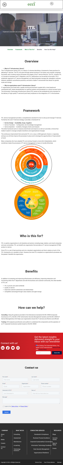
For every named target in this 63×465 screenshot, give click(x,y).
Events (54, 448)
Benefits (39, 49)
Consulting (17, 434)
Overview (10, 49)
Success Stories (55, 438)
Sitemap (59, 462)
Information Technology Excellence (41, 445)
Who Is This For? (30, 49)
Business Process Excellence (41, 438)
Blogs (54, 434)
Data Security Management (41, 449)
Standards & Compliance (41, 434)
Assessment (17, 438)
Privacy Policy (42, 349)
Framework (18, 49)
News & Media (55, 444)
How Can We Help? (50, 49)
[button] (51, 3)
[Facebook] (8, 348)
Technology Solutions (17, 449)
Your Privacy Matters (49, 462)
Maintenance (17, 441)
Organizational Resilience (41, 452)
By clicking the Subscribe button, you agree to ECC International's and (48, 347)
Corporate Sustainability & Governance (41, 441)
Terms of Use (56, 347)
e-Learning (17, 445)
